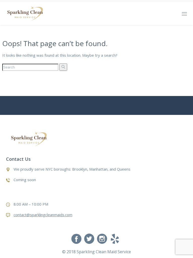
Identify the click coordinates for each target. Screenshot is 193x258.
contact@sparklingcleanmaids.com (43, 214)
